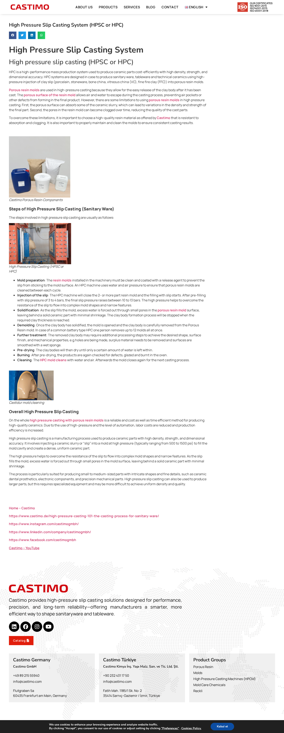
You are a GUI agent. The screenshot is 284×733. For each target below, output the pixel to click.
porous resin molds (164, 100)
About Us (84, 7)
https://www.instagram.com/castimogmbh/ (44, 524)
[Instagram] (37, 626)
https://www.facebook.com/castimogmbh (42, 540)
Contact (170, 7)
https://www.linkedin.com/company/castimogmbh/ (50, 532)
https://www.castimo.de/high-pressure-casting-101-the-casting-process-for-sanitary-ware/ (84, 516)
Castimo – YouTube (24, 548)
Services (132, 7)
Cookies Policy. (191, 728)
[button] (12, 35)
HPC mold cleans (53, 360)
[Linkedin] (14, 626)
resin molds (62, 280)
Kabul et (222, 726)
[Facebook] (25, 626)
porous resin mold (172, 310)
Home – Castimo (22, 508)
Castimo (163, 117)
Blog (150, 7)
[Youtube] (48, 626)
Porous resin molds (24, 90)
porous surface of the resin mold (49, 95)
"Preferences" (170, 728)
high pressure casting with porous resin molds (66, 420)
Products (108, 7)
